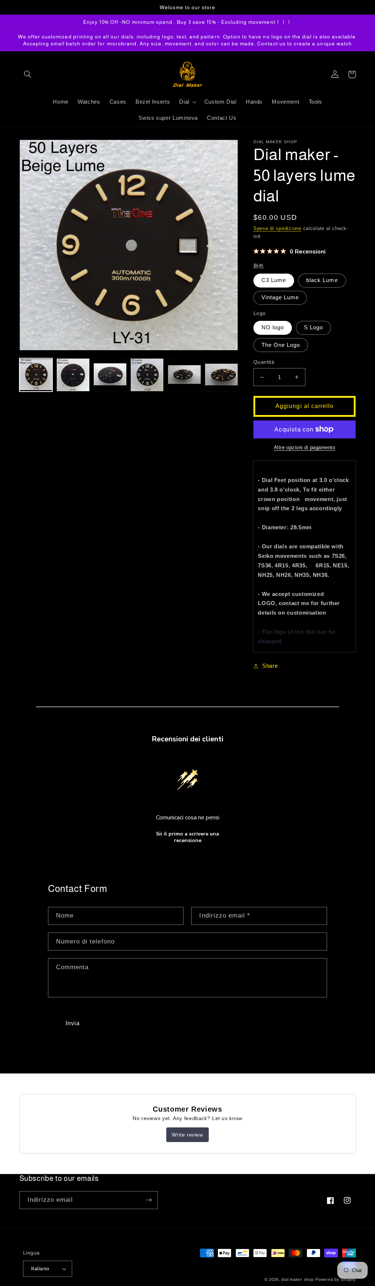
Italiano (40, 1268)
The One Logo (280, 345)
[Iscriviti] (148, 1200)
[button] (27, 74)
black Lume (322, 280)
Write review (187, 1135)
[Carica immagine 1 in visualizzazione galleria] (36, 375)
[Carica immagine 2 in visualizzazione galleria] (73, 375)
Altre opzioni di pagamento (304, 447)
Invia (73, 1023)
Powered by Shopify (335, 1279)
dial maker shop (297, 1279)
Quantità (263, 362)
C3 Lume (273, 280)
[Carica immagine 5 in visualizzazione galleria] (184, 375)
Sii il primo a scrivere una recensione (187, 837)
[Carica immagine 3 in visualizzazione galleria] (110, 375)
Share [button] (270, 666)
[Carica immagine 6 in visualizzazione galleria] (221, 375)
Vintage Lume (280, 297)
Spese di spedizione (277, 228)
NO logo (272, 327)
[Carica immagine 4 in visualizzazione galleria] (147, 375)
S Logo (313, 327)
